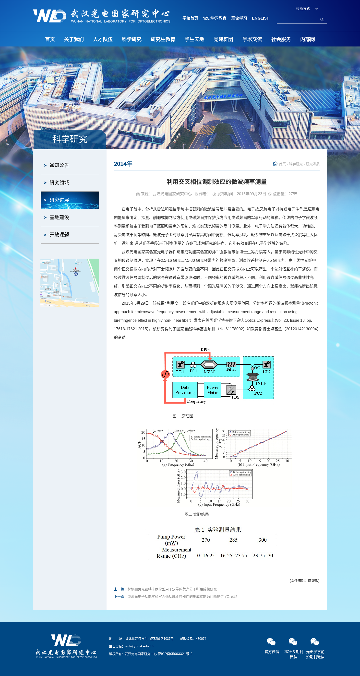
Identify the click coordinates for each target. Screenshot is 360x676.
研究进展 (59, 200)
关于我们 (74, 39)
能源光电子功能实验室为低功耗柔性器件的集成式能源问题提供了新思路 (182, 596)
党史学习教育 (215, 18)
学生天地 (194, 39)
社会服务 (281, 39)
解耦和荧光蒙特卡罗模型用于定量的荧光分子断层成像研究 (172, 589)
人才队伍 (103, 39)
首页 (50, 39)
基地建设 (59, 217)
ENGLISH (261, 18)
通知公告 (59, 165)
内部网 (307, 39)
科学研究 (132, 39)
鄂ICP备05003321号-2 (175, 654)
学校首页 (190, 18)
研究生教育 (163, 39)
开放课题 (59, 235)
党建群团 (223, 39)
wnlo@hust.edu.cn (139, 646)
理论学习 (239, 18)
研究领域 (59, 182)
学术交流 (252, 39)
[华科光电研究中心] (101, 15)
